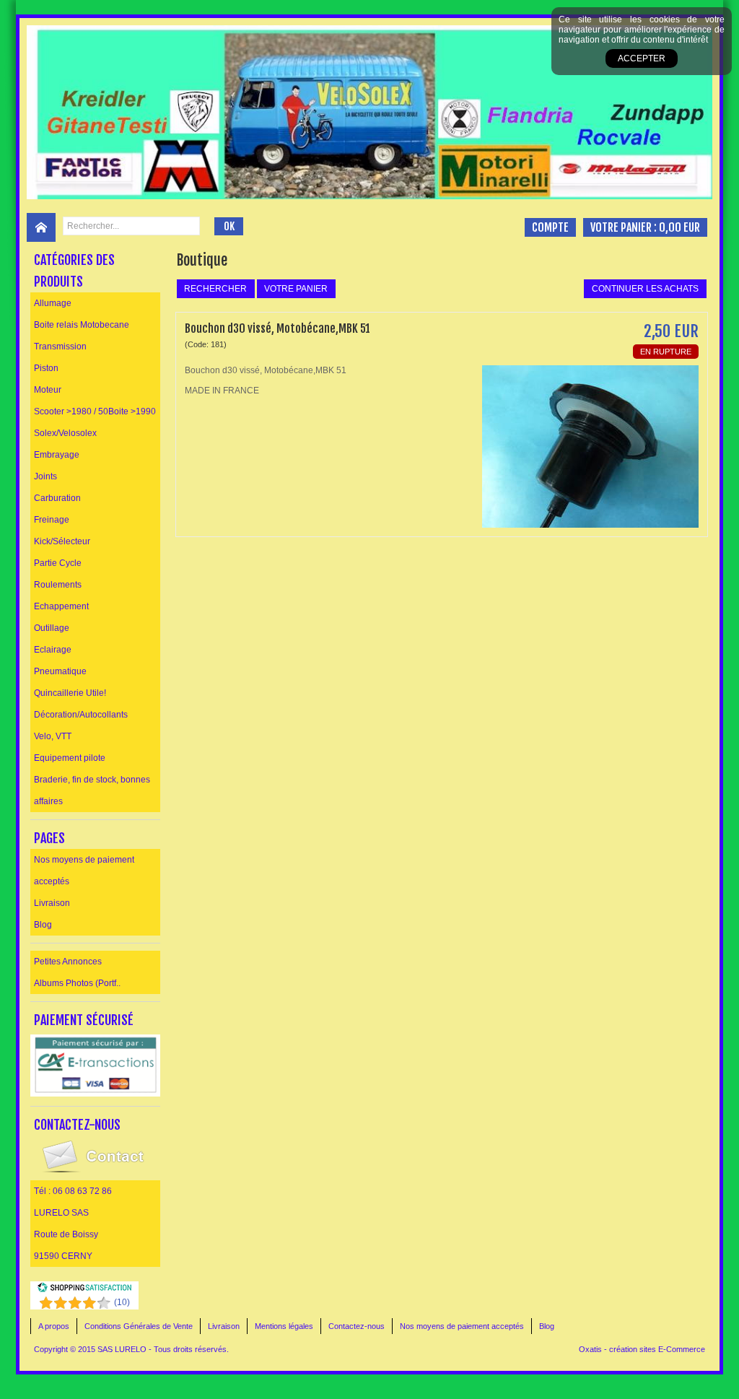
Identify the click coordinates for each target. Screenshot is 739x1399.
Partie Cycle (58, 563)
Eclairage (52, 650)
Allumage (52, 303)
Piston (46, 368)
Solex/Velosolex (65, 433)
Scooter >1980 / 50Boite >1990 (95, 411)
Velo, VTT (52, 736)
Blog (43, 925)
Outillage (51, 628)
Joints (45, 476)
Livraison (52, 903)
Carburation (57, 498)
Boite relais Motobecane (81, 325)
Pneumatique (60, 671)
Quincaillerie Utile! (70, 693)
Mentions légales (284, 1326)
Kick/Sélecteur (62, 541)
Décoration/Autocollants (81, 715)
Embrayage (56, 455)
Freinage (51, 520)
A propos (53, 1326)
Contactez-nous (356, 1326)
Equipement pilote (69, 758)
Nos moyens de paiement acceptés (84, 870)
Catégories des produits (74, 270)
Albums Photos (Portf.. (77, 983)
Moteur (47, 390)
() (122, 1302)
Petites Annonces (68, 961)
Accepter (641, 58)
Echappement (61, 606)
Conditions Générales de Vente (138, 1326)
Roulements (58, 585)
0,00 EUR (679, 227)
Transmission (60, 346)
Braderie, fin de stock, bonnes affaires (92, 790)
